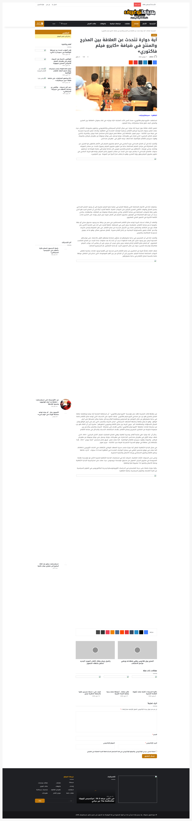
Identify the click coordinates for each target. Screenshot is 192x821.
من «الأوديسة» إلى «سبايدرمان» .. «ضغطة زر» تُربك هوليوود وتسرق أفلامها (47, 402)
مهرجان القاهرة (56, 789)
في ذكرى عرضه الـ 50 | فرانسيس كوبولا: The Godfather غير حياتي (96, 800)
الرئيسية (153, 23)
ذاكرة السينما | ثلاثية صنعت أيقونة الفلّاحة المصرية (145, 693)
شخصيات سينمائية (42, 789)
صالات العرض (91, 23)
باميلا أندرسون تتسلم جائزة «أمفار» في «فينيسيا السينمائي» (49, 250)
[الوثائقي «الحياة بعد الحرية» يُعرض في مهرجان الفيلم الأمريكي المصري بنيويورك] (40, 62)
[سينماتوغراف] (139, 13)
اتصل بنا (54, 4)
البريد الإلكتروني (151, 743)
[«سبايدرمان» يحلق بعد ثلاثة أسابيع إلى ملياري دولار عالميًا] (65, 638)
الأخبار (144, 23)
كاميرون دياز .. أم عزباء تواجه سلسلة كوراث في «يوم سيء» (48, 413)
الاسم (154, 734)
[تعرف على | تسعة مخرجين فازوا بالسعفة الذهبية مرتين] (88, 683)
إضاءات (136, 23)
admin (151, 57)
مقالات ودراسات (43, 783)
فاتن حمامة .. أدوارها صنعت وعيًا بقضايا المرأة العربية (118, 693)
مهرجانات (45, 793)
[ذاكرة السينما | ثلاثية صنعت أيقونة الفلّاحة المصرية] (144, 683)
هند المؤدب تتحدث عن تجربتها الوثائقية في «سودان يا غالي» (60, 51)
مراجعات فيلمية (115, 23)
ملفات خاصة (70, 793)
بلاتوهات (103, 23)
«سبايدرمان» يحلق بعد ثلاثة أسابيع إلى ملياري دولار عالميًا (48, 565)
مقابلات (127, 23)
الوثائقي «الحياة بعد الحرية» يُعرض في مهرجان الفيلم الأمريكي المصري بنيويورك (61, 61)
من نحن (48, 4)
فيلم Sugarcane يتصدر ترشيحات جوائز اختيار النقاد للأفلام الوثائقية (60, 70)
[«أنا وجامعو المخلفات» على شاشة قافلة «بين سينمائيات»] (40, 81)
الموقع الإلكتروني (109, 743)
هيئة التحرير (41, 4)
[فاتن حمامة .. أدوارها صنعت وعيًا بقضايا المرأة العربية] (116, 683)
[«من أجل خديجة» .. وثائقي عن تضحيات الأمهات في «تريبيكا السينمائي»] (40, 161)
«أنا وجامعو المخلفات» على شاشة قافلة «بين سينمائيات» (59, 79)
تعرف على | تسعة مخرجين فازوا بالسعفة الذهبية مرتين (90, 693)
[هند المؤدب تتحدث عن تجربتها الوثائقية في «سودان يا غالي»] (40, 53)
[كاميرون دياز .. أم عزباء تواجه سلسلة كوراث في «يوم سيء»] (65, 486)
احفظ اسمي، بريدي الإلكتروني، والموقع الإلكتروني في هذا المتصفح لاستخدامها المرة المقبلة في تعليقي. (121, 751)
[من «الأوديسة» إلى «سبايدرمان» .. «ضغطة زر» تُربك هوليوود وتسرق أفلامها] (65, 404)
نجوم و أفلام (57, 793)
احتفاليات (71, 789)
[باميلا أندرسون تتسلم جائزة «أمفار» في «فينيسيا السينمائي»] (65, 322)
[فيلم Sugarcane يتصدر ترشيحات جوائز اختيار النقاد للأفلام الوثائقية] (40, 71)
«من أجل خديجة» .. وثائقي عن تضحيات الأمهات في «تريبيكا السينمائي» (61, 89)
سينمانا (71, 782)
